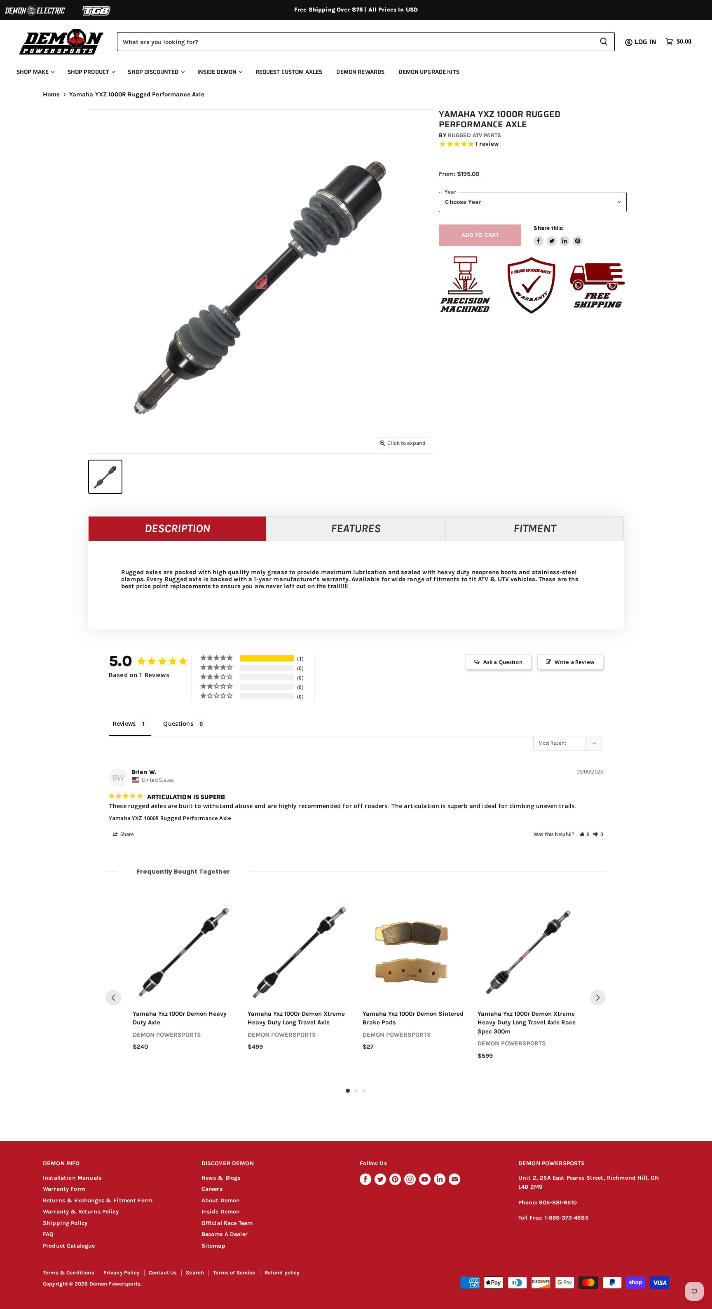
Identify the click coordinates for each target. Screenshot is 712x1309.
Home (51, 94)
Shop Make (33, 72)
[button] (585, 834)
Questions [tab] (178, 723)
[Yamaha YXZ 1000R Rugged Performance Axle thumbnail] (105, 476)
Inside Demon (217, 72)
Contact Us (163, 1272)
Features (356, 528)
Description (177, 528)
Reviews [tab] (124, 723)
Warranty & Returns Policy (81, 1211)
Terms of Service (234, 1272)
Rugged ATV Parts (474, 135)
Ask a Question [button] (502, 662)
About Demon (220, 1200)
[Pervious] (113, 997)
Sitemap (213, 1245)
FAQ (48, 1234)
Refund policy (282, 1272)
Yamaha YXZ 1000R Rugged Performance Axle (170, 818)
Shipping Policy (65, 1223)
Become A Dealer (224, 1234)
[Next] (598, 997)
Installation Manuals (72, 1177)
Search (195, 1272)
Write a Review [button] (575, 662)
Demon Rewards (360, 72)
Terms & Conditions (68, 1272)
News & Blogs (221, 1177)
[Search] (604, 41)
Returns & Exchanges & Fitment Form (97, 1200)
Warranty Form (64, 1188)
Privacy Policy (121, 1272)
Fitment (534, 528)
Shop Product (89, 72)
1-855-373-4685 (566, 1217)
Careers (211, 1188)
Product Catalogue (69, 1245)
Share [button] (126, 834)
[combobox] (355, 41)
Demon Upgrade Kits (428, 72)
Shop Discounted (154, 72)
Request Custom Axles (289, 72)
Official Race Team (227, 1223)
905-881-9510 (558, 1202)
